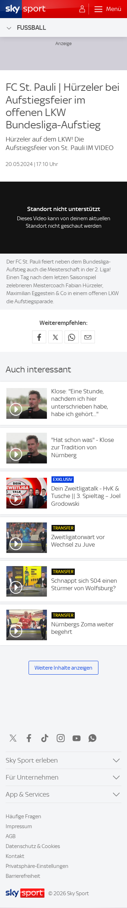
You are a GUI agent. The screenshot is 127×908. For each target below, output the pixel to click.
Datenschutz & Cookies (33, 846)
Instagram (60, 738)
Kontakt (15, 856)
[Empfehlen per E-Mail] (88, 337)
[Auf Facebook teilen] (39, 337)
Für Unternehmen (32, 777)
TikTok (44, 738)
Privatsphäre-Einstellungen (37, 866)
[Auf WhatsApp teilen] (72, 337)
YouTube (76, 738)
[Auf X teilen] (55, 337)
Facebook (29, 738)
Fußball (31, 27)
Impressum (19, 826)
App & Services (27, 794)
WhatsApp (92, 738)
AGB (11, 836)
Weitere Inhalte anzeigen (63, 668)
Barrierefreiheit (23, 876)
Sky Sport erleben (32, 760)
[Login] (82, 9)
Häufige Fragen (23, 816)
